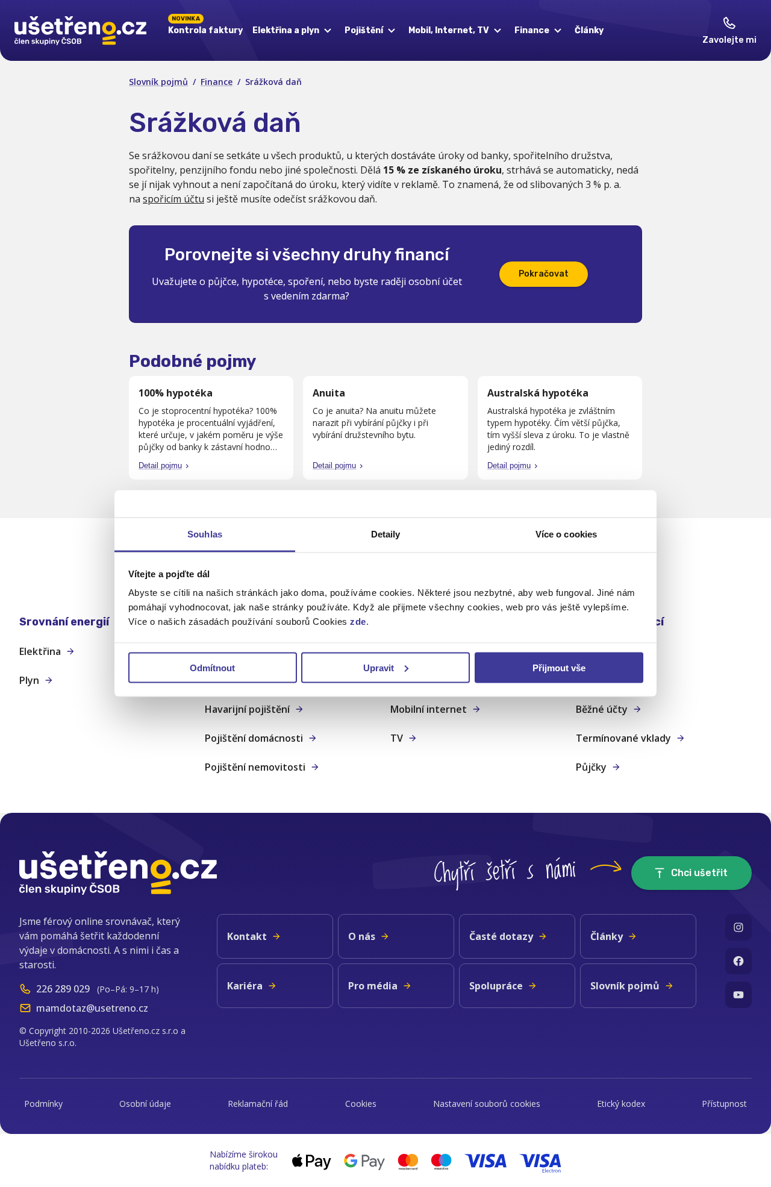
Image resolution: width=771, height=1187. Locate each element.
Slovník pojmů (158, 81)
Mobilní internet (428, 709)
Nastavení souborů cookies (486, 1103)
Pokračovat (544, 274)
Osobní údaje (145, 1103)
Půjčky (591, 767)
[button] (107, 622)
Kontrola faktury (205, 28)
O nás (361, 936)
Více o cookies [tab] (566, 534)
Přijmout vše (558, 667)
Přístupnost (724, 1103)
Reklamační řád (258, 1103)
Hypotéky (599, 651)
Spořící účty (603, 680)
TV (396, 738)
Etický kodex (621, 1103)
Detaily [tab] (386, 534)
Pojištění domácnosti (254, 738)
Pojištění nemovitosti (255, 767)
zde (358, 621)
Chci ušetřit (699, 873)
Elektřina (40, 651)
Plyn (29, 680)
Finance (217, 81)
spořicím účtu (173, 198)
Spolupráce (496, 985)
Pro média (373, 985)
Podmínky (43, 1103)
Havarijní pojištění (247, 709)
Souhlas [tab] (204, 534)
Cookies (360, 1103)
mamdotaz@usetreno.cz (92, 1008)
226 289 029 (63, 988)
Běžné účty (602, 709)
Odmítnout (212, 667)
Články (589, 30)
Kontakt (247, 936)
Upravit (378, 667)
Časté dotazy (501, 936)
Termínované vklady (623, 738)
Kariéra (245, 985)
